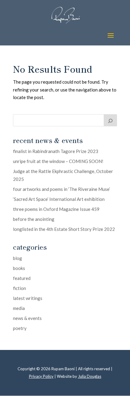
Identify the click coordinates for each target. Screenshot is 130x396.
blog (17, 258)
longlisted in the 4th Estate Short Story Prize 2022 (64, 229)
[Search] (110, 120)
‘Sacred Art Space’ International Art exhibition (59, 199)
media (19, 308)
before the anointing (33, 219)
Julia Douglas (89, 376)
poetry (20, 328)
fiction (19, 288)
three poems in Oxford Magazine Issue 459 (56, 209)
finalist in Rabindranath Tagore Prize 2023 (55, 151)
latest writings (27, 298)
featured (22, 278)
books (19, 268)
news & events (27, 318)
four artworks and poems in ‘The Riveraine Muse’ (61, 189)
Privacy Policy (41, 376)
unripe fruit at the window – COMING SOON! (58, 161)
